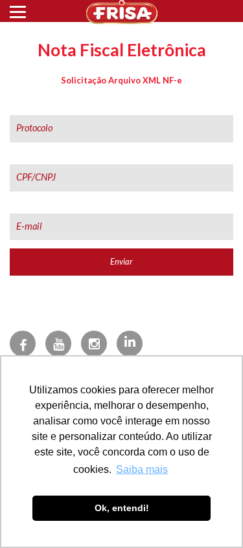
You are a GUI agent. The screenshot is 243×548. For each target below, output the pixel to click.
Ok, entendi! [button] (122, 508)
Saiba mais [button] (142, 469)
